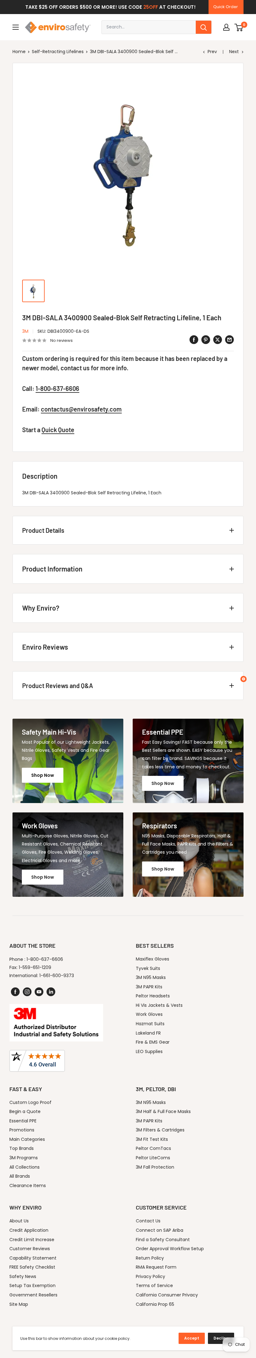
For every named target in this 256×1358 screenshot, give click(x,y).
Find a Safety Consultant (163, 1239)
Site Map (18, 1304)
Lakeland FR (148, 1033)
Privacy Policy (150, 1276)
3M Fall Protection (155, 1167)
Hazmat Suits (150, 1024)
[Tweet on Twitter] (217, 339)
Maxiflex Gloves (152, 959)
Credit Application (28, 1230)
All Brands (19, 1176)
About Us (19, 1221)
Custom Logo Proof (30, 1102)
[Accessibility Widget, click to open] (243, 679)
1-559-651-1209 (35, 967)
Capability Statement (33, 1258)
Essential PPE (23, 1121)
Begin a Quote (25, 1111)
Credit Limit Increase (31, 1239)
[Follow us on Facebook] (15, 991)
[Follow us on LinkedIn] (51, 991)
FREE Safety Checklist (32, 1267)
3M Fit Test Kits (152, 1139)
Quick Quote (58, 429)
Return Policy (150, 1258)
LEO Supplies (149, 1051)
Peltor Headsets (153, 996)
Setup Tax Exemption (32, 1285)
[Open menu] (15, 27)
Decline (221, 1338)
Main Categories (27, 1139)
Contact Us (148, 1221)
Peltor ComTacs (153, 1148)
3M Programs (23, 1158)
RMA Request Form (156, 1267)
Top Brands (21, 1148)
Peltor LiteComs (153, 1158)
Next (234, 51)
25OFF (150, 7)
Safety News (22, 1276)
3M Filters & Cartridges (160, 1130)
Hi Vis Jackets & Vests (159, 1005)
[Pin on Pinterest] (205, 339)
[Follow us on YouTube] (39, 991)
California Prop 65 (155, 1304)
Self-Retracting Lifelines (58, 51)
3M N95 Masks (151, 977)
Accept (191, 1338)
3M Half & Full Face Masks (163, 1111)
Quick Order (225, 7)
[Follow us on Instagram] (27, 991)
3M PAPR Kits (149, 987)
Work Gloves (149, 1014)
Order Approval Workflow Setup (170, 1249)
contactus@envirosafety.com (81, 409)
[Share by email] (229, 339)
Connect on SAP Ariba (159, 1230)
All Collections (24, 1167)
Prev (212, 51)
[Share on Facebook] (194, 339)
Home (19, 51)
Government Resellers (33, 1295)
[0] (239, 27)
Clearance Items (27, 1185)
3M (25, 331)
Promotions (21, 1130)
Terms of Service (154, 1285)
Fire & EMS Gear (153, 1042)
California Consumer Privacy (167, 1295)
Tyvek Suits (148, 968)
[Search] (203, 27)
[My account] (226, 27)
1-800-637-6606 (57, 388)
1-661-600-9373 (56, 975)
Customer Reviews (29, 1249)
